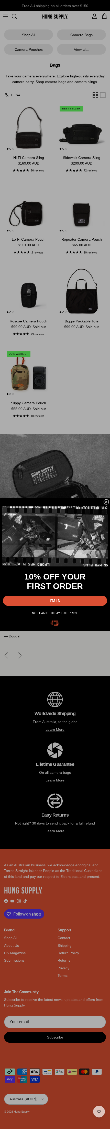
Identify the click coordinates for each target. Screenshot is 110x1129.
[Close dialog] (106, 502)
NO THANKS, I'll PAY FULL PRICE (55, 612)
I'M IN (55, 600)
